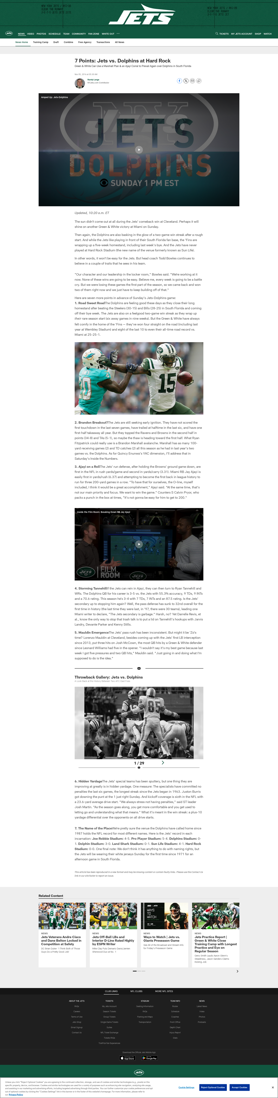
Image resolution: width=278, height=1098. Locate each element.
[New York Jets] (139, 1073)
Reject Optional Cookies (213, 1087)
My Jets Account (109, 1006)
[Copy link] (198, 81)
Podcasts (202, 1022)
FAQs (76, 1006)
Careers (77, 1011)
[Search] (217, 33)
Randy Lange (93, 79)
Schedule (175, 1011)
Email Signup (77, 1027)
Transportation (145, 1022)
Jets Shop (76, 1022)
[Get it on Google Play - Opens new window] (149, 1060)
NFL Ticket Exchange (109, 1032)
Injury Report (175, 1032)
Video (201, 1011)
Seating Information (144, 1006)
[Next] (163, 763)
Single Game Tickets (109, 1022)
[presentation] (238, 971)
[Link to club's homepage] (9, 33)
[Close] (272, 1087)
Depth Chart (175, 1027)
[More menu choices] (118, 33)
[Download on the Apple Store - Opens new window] (127, 1058)
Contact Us (77, 1032)
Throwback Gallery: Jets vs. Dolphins (109, 677)
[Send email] (192, 82)
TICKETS (109, 1001)
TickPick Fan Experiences (109, 1043)
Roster (175, 1006)
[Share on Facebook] (179, 82)
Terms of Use (76, 1017)
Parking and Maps (145, 1017)
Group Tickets (109, 1017)
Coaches (175, 1017)
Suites (109, 1027)
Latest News (202, 1006)
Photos (202, 1017)
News (202, 1001)
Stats (175, 1038)
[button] (139, 150)
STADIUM (145, 1001)
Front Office (175, 1022)
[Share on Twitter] (186, 82)
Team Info (175, 1001)
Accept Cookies (239, 1087)
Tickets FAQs (109, 1038)
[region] (139, 1087)
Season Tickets (109, 1011)
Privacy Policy (16, 1094)
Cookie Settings (186, 1087)
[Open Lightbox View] (139, 730)
